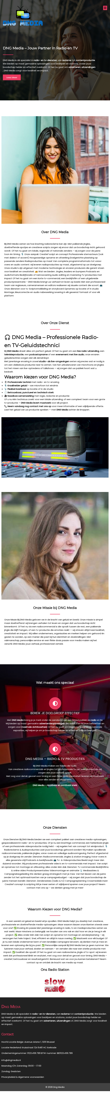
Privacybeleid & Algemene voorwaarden (22, 1076)
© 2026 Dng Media (55, 1087)
